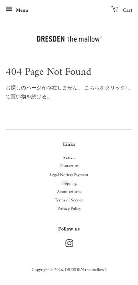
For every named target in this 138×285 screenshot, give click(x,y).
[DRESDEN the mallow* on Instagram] (69, 246)
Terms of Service (69, 200)
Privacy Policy (69, 209)
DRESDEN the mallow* (85, 270)
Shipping (69, 183)
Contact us (69, 166)
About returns (69, 192)
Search (69, 158)
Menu (21, 10)
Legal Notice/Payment (69, 175)
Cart (126, 10)
